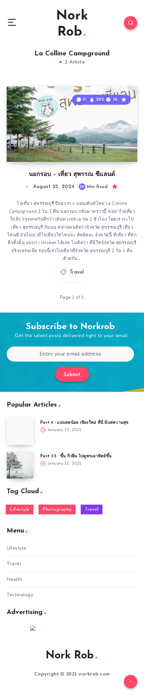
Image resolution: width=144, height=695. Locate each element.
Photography (57, 509)
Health (14, 579)
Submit (72, 374)
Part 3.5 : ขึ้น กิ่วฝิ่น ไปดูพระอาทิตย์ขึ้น (76, 456)
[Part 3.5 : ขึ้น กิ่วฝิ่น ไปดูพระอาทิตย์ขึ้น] (20, 465)
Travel (77, 272)
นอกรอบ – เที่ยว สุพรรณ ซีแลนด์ (72, 175)
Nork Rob (72, 24)
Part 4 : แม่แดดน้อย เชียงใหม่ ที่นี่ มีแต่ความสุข (84, 423)
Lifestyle (19, 509)
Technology (20, 595)
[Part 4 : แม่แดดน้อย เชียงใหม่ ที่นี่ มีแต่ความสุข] (20, 431)
